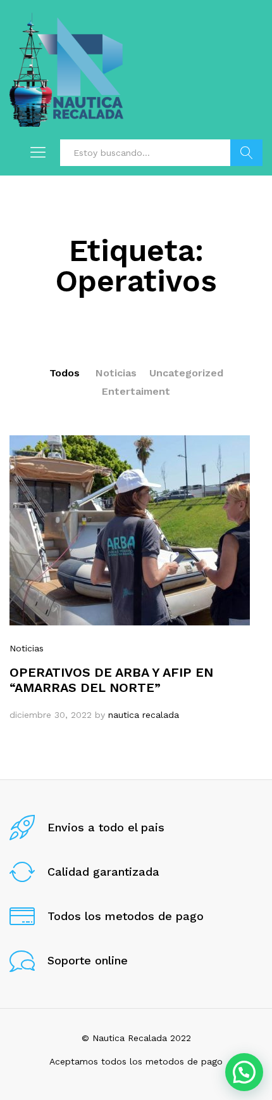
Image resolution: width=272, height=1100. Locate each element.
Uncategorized (186, 373)
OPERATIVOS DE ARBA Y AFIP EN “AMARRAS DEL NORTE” (111, 680)
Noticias (116, 373)
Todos (64, 373)
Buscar (246, 152)
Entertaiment (136, 391)
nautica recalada (143, 715)
